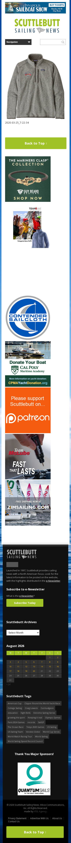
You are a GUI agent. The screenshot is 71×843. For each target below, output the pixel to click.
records (31, 722)
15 (50, 666)
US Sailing (51, 727)
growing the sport (16, 717)
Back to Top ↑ (36, 143)
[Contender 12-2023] (28, 339)
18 (18, 671)
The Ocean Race (15, 727)
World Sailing (41, 736)
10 (10, 666)
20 (34, 671)
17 (10, 671)
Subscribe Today (25, 603)
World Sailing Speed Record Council (25, 741)
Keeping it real (35, 717)
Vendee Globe (33, 731)
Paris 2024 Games (16, 722)
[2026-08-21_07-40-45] (35, 12)
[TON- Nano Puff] (28, 247)
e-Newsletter (53, 580)
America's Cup (14, 703)
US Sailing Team (15, 731)
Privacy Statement (17, 818)
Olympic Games (52, 717)
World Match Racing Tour (20, 736)
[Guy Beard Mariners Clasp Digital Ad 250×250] (28, 201)
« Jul (8, 684)
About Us (57, 818)
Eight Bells (25, 712)
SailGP (41, 722)
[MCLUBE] (28, 478)
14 (42, 666)
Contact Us (13, 821)
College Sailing (15, 708)
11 (18, 666)
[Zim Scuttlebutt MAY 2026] (28, 524)
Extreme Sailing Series (44, 712)
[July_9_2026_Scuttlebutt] (28, 385)
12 (26, 666)
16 (58, 666)
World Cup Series (51, 731)
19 (26, 671)
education (13, 712)
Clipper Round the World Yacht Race (42, 703)
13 (34, 666)
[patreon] (28, 432)
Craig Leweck (31, 708)
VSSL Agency (40, 811)
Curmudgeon (47, 708)
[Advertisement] (28, 271)
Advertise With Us (39, 818)
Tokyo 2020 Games (35, 727)
